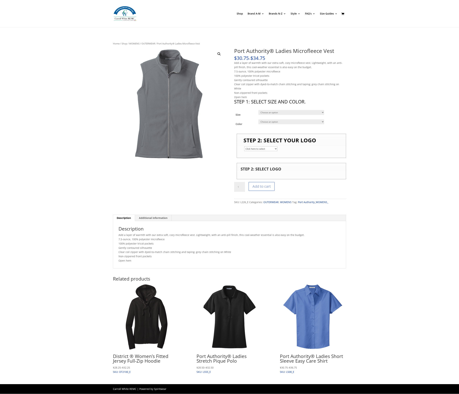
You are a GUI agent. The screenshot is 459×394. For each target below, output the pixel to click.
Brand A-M (254, 13)
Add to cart (261, 186)
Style (294, 13)
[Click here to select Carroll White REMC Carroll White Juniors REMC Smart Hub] (260, 148)
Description (124, 218)
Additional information (153, 218)
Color (239, 124)
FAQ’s (308, 13)
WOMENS (134, 43)
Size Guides (327, 13)
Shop (240, 13)
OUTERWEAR (148, 43)
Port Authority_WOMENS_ (313, 202)
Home (116, 43)
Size (238, 114)
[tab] (124, 218)
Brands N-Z (275, 13)
